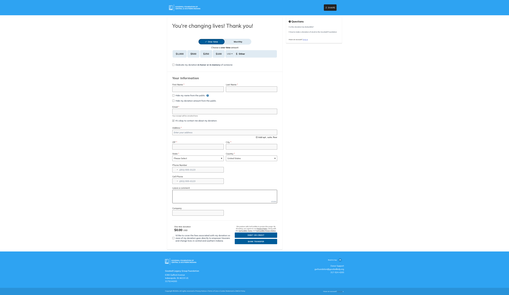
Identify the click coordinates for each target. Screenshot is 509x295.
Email (175, 106)
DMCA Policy (240, 291)
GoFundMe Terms (245, 231)
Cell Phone (177, 176)
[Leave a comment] (224, 196)
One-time (213, 41)
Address (176, 127)
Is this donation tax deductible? (302, 27)
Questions (297, 21)
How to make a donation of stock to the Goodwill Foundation (313, 32)
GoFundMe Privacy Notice (266, 231)
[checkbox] (202, 64)
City (228, 142)
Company (177, 208)
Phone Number (179, 165)
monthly (238, 41)
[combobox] (175, 169)
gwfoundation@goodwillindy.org (329, 269)
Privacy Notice (200, 291)
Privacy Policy (262, 229)
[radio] (213, 41)
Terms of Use (213, 291)
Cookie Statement (227, 291)
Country (229, 153)
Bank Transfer (256, 241)
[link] (184, 7)
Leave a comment (181, 188)
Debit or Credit (256, 235)
